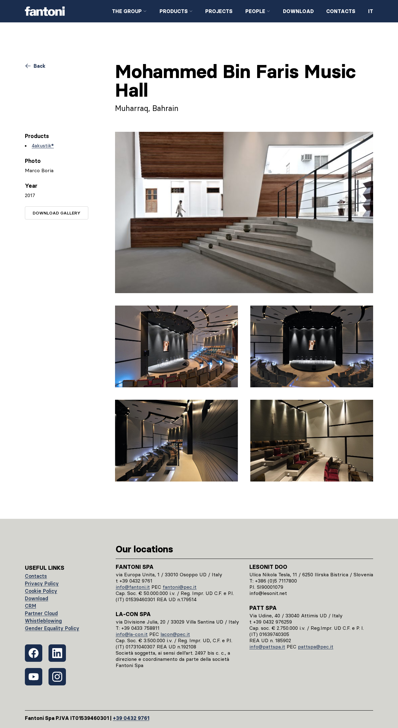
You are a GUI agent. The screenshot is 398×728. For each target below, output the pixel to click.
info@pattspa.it (267, 646)
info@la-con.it (132, 634)
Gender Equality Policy (52, 628)
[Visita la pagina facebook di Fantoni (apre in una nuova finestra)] (33, 653)
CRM (30, 606)
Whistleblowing (43, 621)
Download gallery (57, 213)
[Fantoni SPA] (63, 11)
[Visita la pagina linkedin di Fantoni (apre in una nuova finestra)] (57, 653)
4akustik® (43, 145)
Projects (219, 11)
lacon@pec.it (175, 634)
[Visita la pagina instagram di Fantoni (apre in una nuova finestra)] (57, 676)
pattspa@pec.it (315, 646)
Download (298, 11)
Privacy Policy (42, 583)
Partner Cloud (41, 613)
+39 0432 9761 (131, 718)
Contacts (340, 11)
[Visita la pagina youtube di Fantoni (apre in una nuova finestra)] (33, 676)
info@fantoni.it (133, 587)
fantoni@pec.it (180, 587)
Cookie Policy (41, 591)
